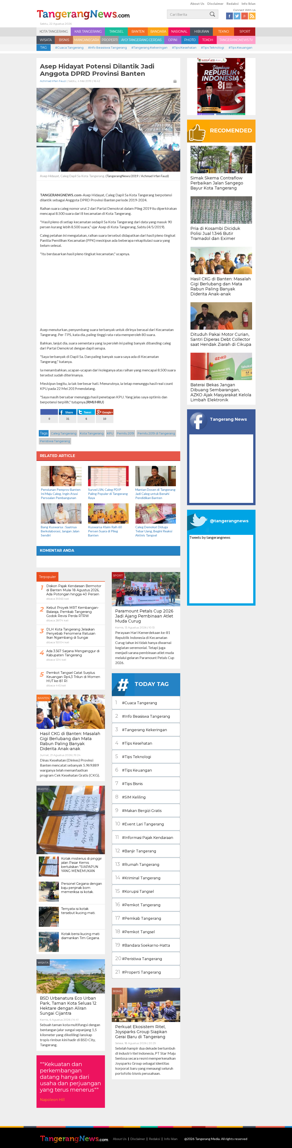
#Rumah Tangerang (137, 864)
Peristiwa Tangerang (55, 441)
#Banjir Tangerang (135, 851)
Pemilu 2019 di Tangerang (156, 433)
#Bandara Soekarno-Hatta (142, 945)
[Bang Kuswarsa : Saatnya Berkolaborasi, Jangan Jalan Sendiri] (61, 513)
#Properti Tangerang (138, 972)
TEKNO (223, 31)
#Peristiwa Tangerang (138, 958)
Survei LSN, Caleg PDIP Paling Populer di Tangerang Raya (108, 494)
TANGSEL (116, 31)
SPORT (245, 31)
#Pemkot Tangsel (135, 931)
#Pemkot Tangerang (138, 904)
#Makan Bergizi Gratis (138, 810)
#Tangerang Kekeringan (149, 47)
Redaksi (233, 3)
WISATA (46, 40)
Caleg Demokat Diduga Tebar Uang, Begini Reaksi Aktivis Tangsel (153, 531)
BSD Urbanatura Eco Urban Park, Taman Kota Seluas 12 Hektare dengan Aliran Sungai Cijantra (68, 1006)
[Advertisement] (108, 292)
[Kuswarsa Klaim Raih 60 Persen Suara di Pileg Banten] (108, 513)
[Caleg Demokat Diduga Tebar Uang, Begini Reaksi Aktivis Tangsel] (155, 513)
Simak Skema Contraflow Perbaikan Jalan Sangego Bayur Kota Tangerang (216, 183)
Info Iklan (249, 3)
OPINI (172, 40)
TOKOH (207, 40)
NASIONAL (179, 31)
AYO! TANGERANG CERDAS (141, 40)
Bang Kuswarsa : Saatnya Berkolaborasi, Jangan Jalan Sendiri (60, 531)
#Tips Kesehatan (184, 47)
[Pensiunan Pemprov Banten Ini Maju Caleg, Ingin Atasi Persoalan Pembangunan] (61, 475)
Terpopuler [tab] (47, 577)
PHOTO (190, 40)
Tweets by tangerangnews (209, 537)
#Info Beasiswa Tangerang (107, 47)
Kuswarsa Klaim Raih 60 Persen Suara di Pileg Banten (105, 531)
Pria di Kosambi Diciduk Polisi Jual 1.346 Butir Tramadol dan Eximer (215, 233)
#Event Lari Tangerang (139, 824)
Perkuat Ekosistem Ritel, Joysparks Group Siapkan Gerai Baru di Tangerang (141, 1031)
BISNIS (64, 40)
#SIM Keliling (130, 797)
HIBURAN (201, 31)
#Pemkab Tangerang (138, 918)
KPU (110, 433)
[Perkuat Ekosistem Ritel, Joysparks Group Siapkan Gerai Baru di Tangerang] (146, 1004)
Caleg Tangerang (63, 433)
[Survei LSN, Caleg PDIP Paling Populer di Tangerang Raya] (108, 475)
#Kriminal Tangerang (138, 878)
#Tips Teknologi (212, 47)
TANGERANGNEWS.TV (236, 40)
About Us (197, 3)
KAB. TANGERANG (88, 31)
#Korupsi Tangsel (134, 891)
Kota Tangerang (92, 433)
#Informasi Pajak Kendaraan (144, 837)
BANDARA (158, 31)
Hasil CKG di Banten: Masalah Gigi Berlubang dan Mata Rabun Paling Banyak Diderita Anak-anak (70, 741)
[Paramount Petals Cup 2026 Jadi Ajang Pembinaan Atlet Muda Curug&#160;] (146, 588)
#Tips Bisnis (129, 783)
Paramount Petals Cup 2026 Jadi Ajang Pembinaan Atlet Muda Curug (144, 616)
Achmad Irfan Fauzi (53, 81)
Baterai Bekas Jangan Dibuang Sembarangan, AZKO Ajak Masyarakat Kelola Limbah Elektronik (220, 392)
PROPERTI (110, 40)
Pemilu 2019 (125, 433)
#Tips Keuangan (240, 47)
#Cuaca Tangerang (69, 47)
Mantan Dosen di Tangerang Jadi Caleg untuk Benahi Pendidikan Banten (155, 494)
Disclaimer (215, 3)
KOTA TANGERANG (53, 31)
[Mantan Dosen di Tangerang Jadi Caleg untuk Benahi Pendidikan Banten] (155, 475)
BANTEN (137, 31)
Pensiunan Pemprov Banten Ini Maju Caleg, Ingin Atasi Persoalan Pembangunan (61, 494)
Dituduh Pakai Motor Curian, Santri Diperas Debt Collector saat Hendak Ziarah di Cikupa (220, 339)
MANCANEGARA (86, 40)
